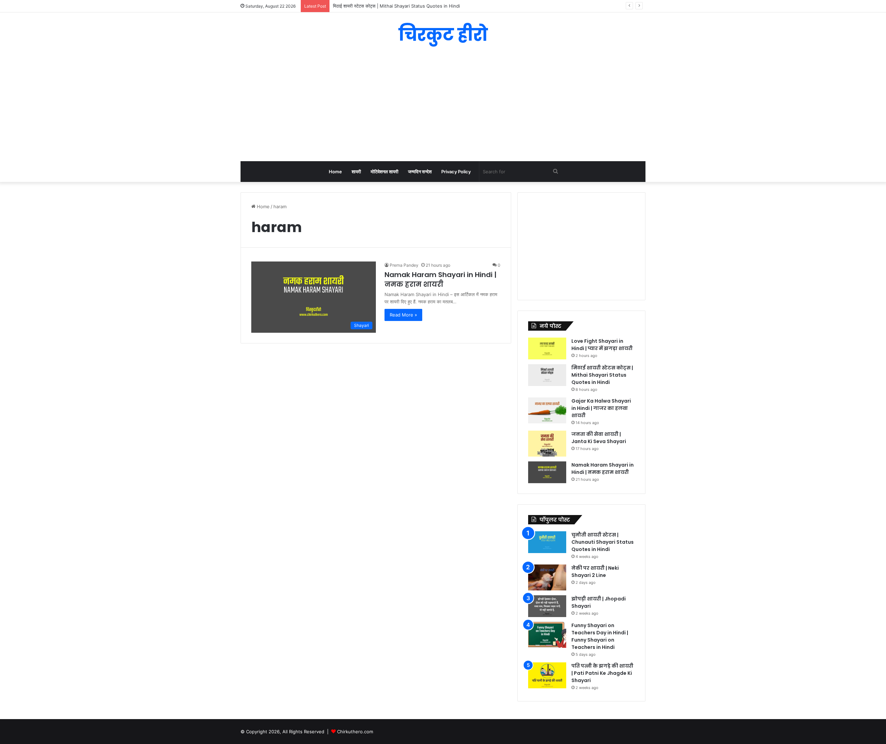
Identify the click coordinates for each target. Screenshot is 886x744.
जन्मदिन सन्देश (420, 171)
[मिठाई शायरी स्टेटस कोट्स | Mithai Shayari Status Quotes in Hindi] (547, 375)
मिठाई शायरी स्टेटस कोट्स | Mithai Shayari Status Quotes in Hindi (602, 375)
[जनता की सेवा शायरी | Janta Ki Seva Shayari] (547, 444)
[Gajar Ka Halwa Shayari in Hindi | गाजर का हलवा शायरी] (547, 410)
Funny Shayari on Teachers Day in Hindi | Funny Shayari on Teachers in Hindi (599, 636)
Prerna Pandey (404, 265)
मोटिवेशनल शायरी (384, 171)
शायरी (356, 171)
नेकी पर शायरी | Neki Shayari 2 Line (595, 571)
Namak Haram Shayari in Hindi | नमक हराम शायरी (441, 279)
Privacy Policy (456, 171)
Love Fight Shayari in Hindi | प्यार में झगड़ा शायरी (602, 345)
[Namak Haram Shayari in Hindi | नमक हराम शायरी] (547, 472)
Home (335, 171)
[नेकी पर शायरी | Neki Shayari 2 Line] (547, 577)
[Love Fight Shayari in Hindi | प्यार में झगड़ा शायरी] (547, 348)
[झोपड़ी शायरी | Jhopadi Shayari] (547, 606)
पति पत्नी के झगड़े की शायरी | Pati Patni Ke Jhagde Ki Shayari (602, 673)
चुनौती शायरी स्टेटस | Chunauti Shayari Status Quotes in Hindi (602, 542)
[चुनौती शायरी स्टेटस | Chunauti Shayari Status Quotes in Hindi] (547, 542)
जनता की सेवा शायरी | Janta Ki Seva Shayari (598, 438)
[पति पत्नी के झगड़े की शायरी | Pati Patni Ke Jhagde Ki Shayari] (547, 675)
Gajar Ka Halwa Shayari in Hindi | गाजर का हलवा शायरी (601, 408)
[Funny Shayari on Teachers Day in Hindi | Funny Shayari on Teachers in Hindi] (547, 635)
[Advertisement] (443, 105)
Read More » (403, 315)
